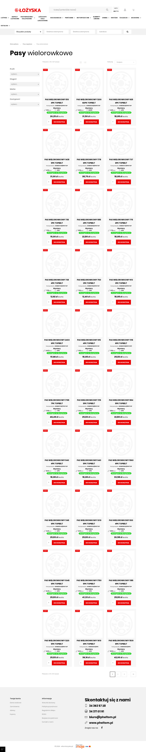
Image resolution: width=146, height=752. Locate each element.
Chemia (104, 18)
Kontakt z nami (47, 722)
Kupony (12, 714)
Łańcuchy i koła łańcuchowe (43, 19)
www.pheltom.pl (101, 723)
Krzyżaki (114, 18)
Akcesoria (135, 18)
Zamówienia (14, 706)
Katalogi (4, 26)
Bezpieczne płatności (50, 718)
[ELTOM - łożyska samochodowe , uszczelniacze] (28, 10)
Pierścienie (69, 18)
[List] (85, 62)
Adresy (12, 710)
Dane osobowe (15, 703)
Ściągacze (123, 18)
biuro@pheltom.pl (102, 717)
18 (133, 674)
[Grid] (81, 62)
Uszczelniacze (55, 18)
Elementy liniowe (96, 18)
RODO (44, 714)
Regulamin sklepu (48, 710)
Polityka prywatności (49, 706)
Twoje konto (15, 698)
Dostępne (125, 62)
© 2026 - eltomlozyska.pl (64, 746)
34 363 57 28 (97, 706)
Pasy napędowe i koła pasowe (27, 18)
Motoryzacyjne (83, 18)
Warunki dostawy (48, 703)
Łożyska (4, 18)
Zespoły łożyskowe (15, 18)
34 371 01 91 (96, 711)
